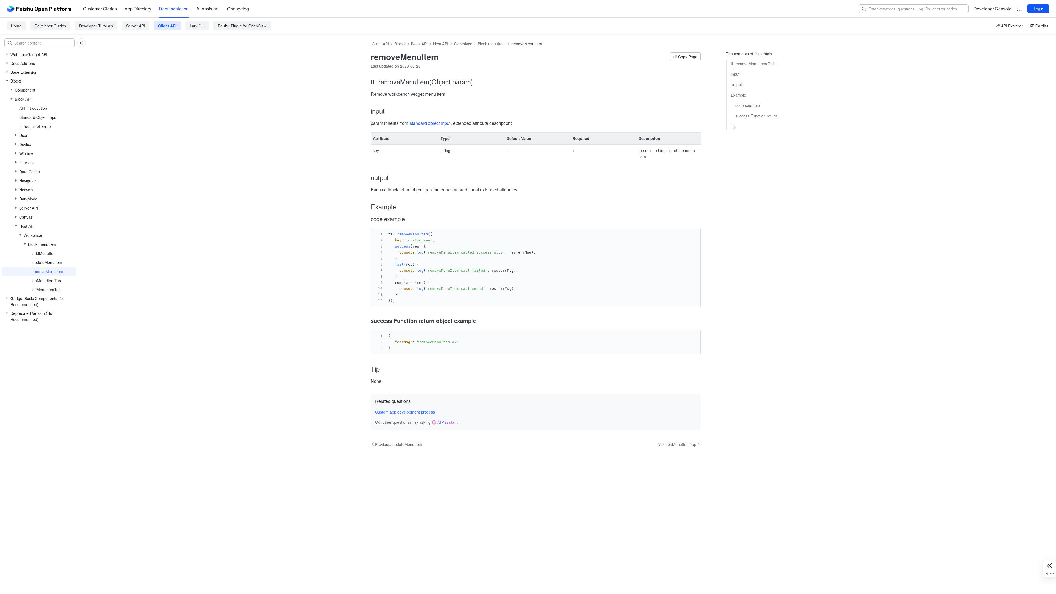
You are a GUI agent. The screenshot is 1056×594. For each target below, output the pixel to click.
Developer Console (992, 9)
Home (16, 26)
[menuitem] (100, 9)
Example (738, 95)
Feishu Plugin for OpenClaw (242, 26)
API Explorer (1012, 26)
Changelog (238, 9)
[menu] (166, 9)
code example (747, 105)
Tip (733, 126)
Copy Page (687, 56)
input (735, 74)
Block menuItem (492, 43)
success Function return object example (758, 116)
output (736, 84)
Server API (135, 26)
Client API (167, 26)
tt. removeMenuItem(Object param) (756, 63)
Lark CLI (197, 26)
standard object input (430, 123)
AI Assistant (207, 9)
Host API (440, 43)
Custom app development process (405, 412)
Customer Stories (100, 9)
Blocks (400, 43)
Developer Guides (50, 26)
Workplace (463, 43)
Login (1038, 9)
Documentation (174, 9)
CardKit (1041, 26)
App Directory (138, 9)
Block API (419, 43)
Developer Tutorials (96, 26)
